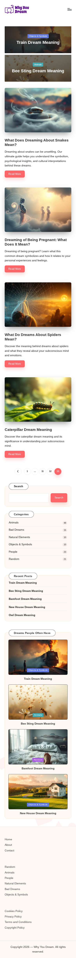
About (8, 844)
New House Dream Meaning (27, 607)
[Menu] (69, 9)
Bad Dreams (16, 529)
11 (43, 471)
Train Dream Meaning (38, 42)
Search (18, 486)
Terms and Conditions (18, 922)
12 (50, 471)
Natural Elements (19, 537)
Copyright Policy (15, 927)
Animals (38, 64)
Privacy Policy (13, 916)
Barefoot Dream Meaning (25, 598)
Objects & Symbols (38, 36)
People (13, 551)
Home (8, 839)
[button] (18, 471)
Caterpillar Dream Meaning (28, 430)
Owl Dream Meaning (22, 615)
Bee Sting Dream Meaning (38, 70)
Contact (9, 850)
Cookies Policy (14, 911)
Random (14, 559)
